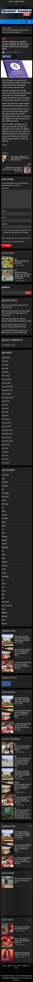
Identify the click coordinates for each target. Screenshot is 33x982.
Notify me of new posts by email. (14, 242)
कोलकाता (5, 486)
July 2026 (5, 361)
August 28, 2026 (20, 265)
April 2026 (5, 372)
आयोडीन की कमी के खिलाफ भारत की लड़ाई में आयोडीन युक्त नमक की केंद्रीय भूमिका (22, 275)
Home (4, 966)
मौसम (4, 569)
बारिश (4, 555)
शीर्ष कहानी (5, 602)
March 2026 (6, 376)
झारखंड (4, 500)
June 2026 (5, 365)
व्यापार (4, 38)
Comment (6, 188)
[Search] (31, 21)
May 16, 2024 (17, 52)
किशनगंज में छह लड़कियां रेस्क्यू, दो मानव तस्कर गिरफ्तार (22, 665)
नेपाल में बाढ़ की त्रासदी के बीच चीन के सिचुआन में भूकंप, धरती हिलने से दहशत (14, 326)
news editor (8, 52)
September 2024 (7, 441)
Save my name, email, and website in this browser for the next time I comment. (16, 231)
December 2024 (7, 430)
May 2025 (5, 412)
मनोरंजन (5, 566)
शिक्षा (3, 595)
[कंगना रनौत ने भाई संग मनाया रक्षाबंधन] (7, 955)
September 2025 (7, 397)
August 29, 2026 (20, 669)
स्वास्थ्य (4, 624)
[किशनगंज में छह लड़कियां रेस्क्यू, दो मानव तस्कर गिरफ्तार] (7, 666)
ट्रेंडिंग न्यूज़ (5, 504)
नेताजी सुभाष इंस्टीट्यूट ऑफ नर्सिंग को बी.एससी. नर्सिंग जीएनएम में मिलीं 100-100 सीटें (16, 320)
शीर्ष (3, 598)
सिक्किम (4, 613)
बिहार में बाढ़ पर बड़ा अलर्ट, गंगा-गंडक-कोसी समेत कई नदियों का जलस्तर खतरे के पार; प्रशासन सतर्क (16, 313)
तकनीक (4, 515)
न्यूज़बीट (4, 540)
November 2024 (7, 434)
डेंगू (3, 508)
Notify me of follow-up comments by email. (16, 238)
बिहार (3, 559)
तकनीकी (5, 519)
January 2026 (6, 383)
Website (4, 224)
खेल (3, 490)
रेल (3, 580)
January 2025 (6, 426)
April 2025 (5, 416)
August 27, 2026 (20, 280)
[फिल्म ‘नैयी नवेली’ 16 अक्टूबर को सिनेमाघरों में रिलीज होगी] (7, 929)
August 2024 (6, 445)
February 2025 (6, 423)
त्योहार (4, 522)
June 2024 (5, 452)
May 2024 (5, 455)
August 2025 (6, 401)
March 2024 (6, 463)
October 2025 (6, 394)
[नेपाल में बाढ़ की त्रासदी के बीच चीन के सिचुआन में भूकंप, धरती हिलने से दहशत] (7, 640)
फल (3, 551)
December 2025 (7, 387)
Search (6, 287)
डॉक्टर (4, 511)
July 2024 (5, 448)
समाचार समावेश (7, 606)
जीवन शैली (5, 497)
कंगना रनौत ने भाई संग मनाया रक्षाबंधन (21, 954)
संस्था (3, 609)
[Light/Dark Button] (27, 22)
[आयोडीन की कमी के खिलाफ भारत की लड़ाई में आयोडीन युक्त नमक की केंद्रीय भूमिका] (7, 275)
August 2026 (6, 358)
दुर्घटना (4, 526)
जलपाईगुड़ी (5, 493)
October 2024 (6, 437)
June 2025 (5, 408)
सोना (3, 620)
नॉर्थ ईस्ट (4, 537)
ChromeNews (26, 978)
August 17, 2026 (20, 943)
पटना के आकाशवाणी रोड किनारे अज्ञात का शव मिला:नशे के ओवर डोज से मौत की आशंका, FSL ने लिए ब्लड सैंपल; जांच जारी (22, 814)
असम (3, 479)
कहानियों (5, 482)
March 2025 (6, 419)
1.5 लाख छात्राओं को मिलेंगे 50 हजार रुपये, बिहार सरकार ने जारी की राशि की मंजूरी (15, 332)
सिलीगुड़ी (4, 617)
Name (4, 211)
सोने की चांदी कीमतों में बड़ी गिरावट (21, 262)
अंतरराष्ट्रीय (5, 475)
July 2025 (5, 405)
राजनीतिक (5, 577)
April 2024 (5, 459)
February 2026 (6, 379)
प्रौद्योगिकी (5, 548)
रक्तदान (4, 573)
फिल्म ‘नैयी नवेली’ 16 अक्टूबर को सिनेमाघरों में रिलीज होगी (22, 928)
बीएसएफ (5, 562)
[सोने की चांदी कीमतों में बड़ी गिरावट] (7, 262)
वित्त (3, 587)
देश (3, 529)
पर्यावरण (4, 544)
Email (4, 217)
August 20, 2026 (20, 931)
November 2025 (7, 390)
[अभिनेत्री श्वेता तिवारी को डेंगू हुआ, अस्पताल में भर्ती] (7, 942)
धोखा (3, 533)
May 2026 (5, 368)
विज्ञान (4, 584)
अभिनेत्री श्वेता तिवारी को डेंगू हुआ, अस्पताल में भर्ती (22, 941)
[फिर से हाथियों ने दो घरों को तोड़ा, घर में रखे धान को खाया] (7, 882)
